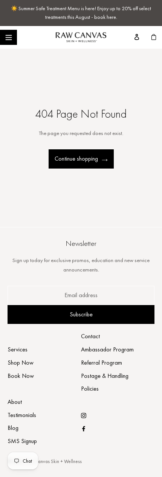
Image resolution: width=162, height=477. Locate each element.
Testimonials (22, 415)
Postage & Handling (104, 376)
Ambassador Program (107, 349)
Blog (13, 428)
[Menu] (8, 37)
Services (18, 349)
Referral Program (101, 363)
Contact (90, 336)
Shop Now (21, 363)
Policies (90, 389)
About (15, 402)
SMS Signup (22, 441)
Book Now (21, 376)
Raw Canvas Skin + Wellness (53, 461)
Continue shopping (76, 159)
